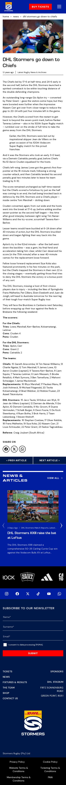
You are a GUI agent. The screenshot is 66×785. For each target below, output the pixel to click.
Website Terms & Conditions (18, 769)
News (6, 676)
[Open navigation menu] (59, 7)
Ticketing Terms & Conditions (50, 769)
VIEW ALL (53, 478)
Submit (33, 653)
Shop (6, 693)
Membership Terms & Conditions (18, 779)
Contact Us (10, 698)
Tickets (7, 671)
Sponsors (56, 671)
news (16, 16)
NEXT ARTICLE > (49, 460)
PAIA (50, 777)
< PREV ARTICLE (16, 460)
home (6, 16)
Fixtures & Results (15, 682)
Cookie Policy (50, 761)
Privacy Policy (17, 761)
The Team (9, 687)
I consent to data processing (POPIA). (25, 644)
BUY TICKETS (40, 6)
